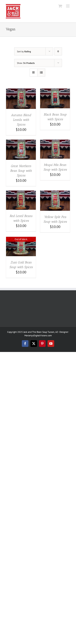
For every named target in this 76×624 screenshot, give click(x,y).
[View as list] (41, 72)
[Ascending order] (58, 51)
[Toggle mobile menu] (68, 6)
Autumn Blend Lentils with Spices (21, 119)
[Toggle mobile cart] (60, 6)
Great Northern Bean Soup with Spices (21, 170)
